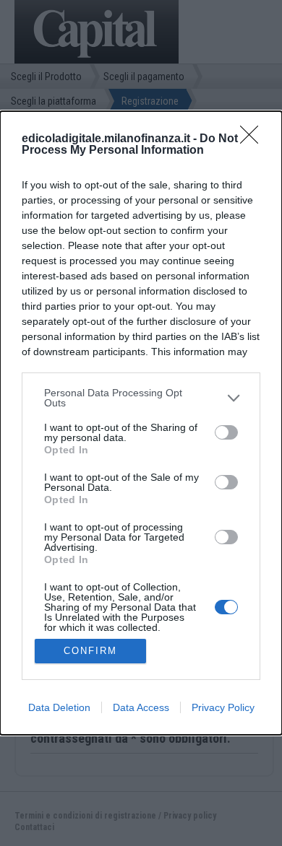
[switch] (226, 432)
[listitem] (141, 398)
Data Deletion (59, 707)
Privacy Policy (223, 707)
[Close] (254, 139)
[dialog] (141, 423)
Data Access (141, 707)
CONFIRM (90, 650)
